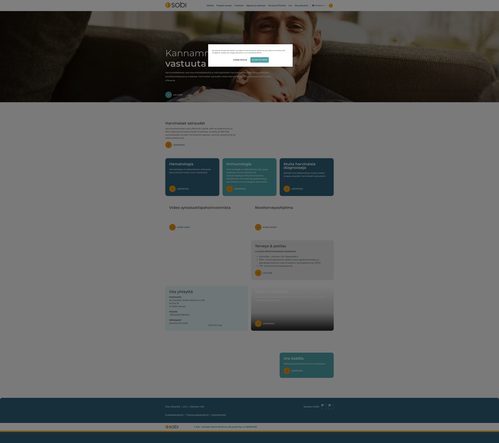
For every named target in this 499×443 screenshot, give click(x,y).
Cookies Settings (240, 60)
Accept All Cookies (259, 60)
